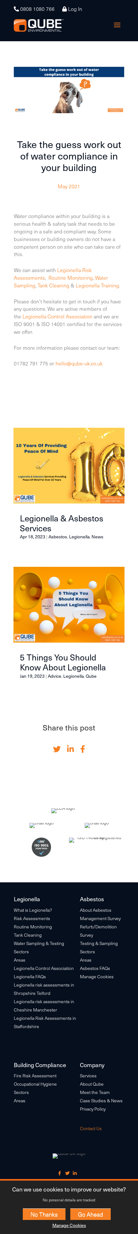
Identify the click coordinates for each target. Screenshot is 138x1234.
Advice (54, 676)
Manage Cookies (69, 1225)
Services (88, 1075)
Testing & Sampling (99, 943)
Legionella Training (97, 285)
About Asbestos (95, 910)
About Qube (92, 1084)
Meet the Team (95, 1092)
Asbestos (57, 536)
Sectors (21, 951)
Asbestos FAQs (95, 968)
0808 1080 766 (37, 8)
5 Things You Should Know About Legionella (63, 662)
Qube (91, 676)
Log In (74, 8)
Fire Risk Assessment (35, 1075)
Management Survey (100, 918)
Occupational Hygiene (35, 1084)
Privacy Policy (93, 1108)
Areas (19, 960)
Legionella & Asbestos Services (61, 523)
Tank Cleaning (53, 285)
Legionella (79, 536)
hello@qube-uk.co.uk (79, 363)
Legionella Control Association (58, 316)
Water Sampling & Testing (39, 943)
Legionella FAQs (30, 976)
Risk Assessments (32, 918)
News (97, 536)
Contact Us (91, 1128)
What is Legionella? (33, 910)
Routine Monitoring (70, 277)
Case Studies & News (101, 1100)
